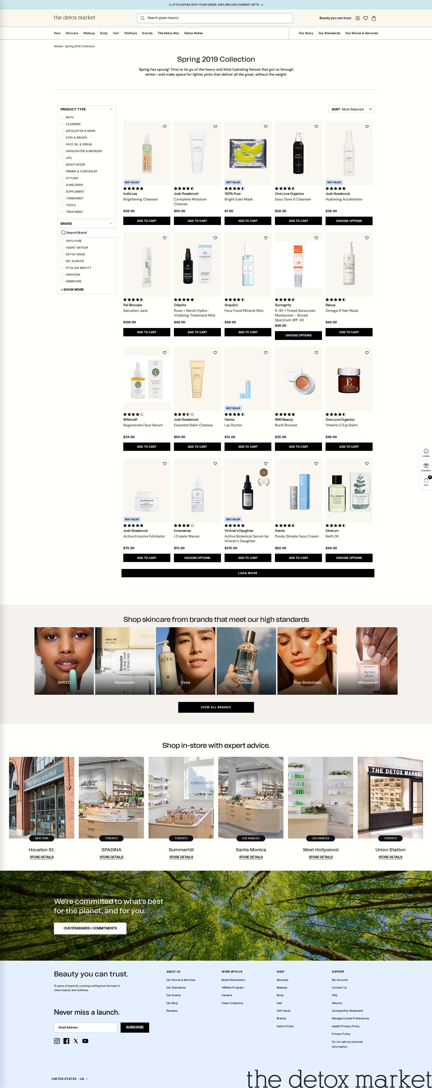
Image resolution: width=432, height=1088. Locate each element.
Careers (227, 995)
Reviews (171, 1010)
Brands (147, 33)
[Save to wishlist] (164, 126)
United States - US (68, 1079)
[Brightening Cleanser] (146, 153)
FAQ (334, 995)
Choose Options (349, 221)
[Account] (357, 18)
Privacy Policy (341, 1034)
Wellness (130, 33)
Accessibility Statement (347, 1010)
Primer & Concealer (81, 171)
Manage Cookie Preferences (350, 1018)
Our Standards (329, 33)
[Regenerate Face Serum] (146, 378)
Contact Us (339, 987)
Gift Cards (283, 1010)
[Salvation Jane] (146, 264)
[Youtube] (85, 1041)
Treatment (74, 212)
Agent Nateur (77, 247)
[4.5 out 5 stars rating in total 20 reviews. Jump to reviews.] (235, 300)
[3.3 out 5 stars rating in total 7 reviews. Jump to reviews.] (185, 414)
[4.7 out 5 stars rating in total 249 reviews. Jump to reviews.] (286, 300)
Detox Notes (193, 33)
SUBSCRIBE (135, 1027)
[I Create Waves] (197, 490)
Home (58, 46)
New (57, 33)
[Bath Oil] (349, 490)
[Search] (142, 18)
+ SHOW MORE (72, 289)
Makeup (89, 33)
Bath (70, 117)
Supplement (75, 191)
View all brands (216, 707)
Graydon (73, 274)
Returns (337, 1003)
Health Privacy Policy (346, 1026)
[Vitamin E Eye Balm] (349, 378)
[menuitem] (87, 118)
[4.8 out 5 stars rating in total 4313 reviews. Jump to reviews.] (286, 414)
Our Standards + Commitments (90, 928)
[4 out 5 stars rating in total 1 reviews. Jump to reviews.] (134, 414)
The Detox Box (168, 33)
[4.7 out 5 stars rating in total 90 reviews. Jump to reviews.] (185, 188)
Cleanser (73, 124)
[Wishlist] (365, 18)
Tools (71, 205)
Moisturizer (75, 164)
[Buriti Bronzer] (298, 378)
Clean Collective (232, 1003)
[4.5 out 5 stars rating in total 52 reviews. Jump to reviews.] (336, 300)
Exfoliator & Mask (80, 131)
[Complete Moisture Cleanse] (197, 153)
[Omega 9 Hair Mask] (349, 264)
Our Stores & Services (361, 33)
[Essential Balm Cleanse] (197, 378)
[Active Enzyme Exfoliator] (146, 490)
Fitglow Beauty (79, 268)
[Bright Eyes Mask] (248, 153)
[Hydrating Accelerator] (349, 153)
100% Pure (74, 241)
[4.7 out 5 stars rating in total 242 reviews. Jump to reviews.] (235, 414)
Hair (116, 33)
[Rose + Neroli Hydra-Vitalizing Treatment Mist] (197, 264)
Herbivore (73, 281)
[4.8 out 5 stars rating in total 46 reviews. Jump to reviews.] (185, 300)
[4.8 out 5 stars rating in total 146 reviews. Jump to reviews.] (134, 188)
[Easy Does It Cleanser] (298, 153)
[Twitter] (76, 1041)
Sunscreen (74, 185)
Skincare (72, 33)
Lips (69, 158)
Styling (72, 178)
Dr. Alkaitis (75, 261)
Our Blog (172, 1003)
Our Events (173, 995)
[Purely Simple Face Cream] (298, 490)
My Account (340, 980)
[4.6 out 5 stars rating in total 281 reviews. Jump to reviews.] (134, 300)
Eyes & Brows (76, 137)
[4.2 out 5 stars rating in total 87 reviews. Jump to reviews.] (185, 525)
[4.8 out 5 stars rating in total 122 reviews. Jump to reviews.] (134, 525)
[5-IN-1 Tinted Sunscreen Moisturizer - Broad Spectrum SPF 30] (298, 264)
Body (104, 33)
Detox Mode (75, 254)
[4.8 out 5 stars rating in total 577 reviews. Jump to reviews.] (235, 525)
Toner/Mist (75, 198)
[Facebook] (66, 1041)
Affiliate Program (233, 987)
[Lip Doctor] (248, 378)
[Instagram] (57, 1041)
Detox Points (285, 1026)
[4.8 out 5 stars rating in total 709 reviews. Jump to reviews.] (336, 188)
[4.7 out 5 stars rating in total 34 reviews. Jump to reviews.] (336, 525)
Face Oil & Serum (79, 144)
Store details (42, 857)
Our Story (306, 33)
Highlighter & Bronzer (84, 151)
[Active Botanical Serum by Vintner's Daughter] (248, 490)
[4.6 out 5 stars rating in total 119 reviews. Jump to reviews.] (336, 414)
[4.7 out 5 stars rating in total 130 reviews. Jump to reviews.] (235, 188)
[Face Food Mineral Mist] (248, 264)
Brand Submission (233, 980)
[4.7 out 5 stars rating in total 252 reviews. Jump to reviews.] (286, 188)
